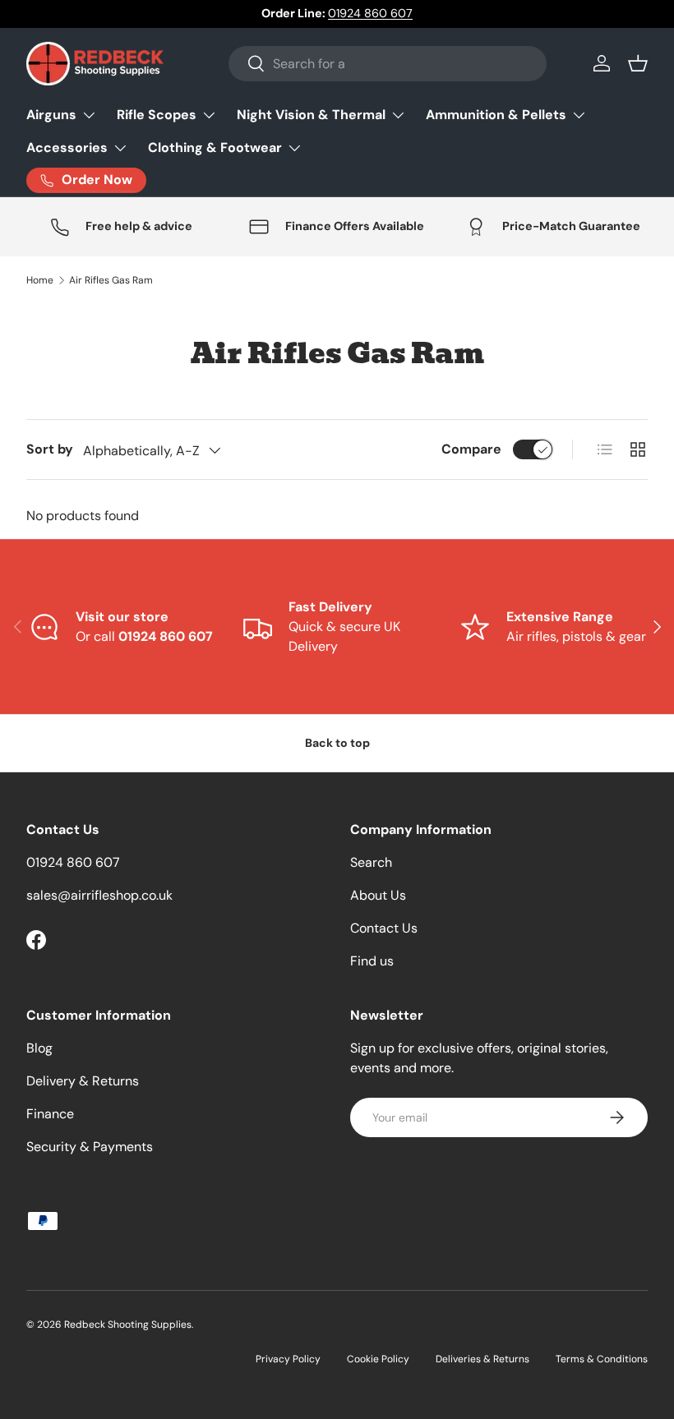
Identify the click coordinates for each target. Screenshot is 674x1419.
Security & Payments (89, 1146)
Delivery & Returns (82, 1081)
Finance (50, 1113)
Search (371, 862)
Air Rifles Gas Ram (111, 280)
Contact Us (384, 928)
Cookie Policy (378, 1359)
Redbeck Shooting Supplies (128, 1324)
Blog (39, 1048)
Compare (471, 449)
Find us (372, 961)
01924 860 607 (370, 13)
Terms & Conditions (602, 1359)
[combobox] (388, 63)
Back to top (337, 742)
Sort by (49, 449)
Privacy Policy (288, 1359)
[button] (638, 63)
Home (39, 280)
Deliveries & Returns (482, 1359)
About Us (378, 895)
